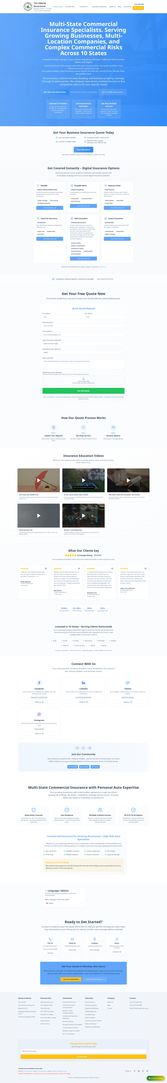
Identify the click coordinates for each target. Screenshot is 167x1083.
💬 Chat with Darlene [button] (156, 1078)
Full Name (73, 541)
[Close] (96, 524)
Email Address (74, 548)
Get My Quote (83, 555)
